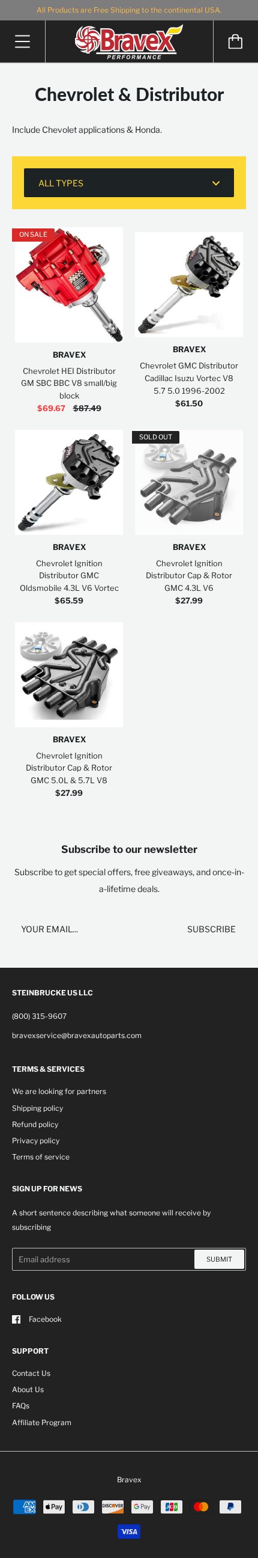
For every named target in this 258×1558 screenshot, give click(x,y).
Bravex (69, 354)
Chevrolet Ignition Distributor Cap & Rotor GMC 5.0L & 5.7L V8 (69, 768)
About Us (28, 1389)
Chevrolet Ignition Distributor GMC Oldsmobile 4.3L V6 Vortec (69, 575)
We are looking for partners (59, 1091)
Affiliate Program (41, 1422)
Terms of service (41, 1156)
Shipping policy (37, 1108)
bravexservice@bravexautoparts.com (77, 1035)
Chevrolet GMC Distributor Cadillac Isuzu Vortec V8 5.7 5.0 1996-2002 (189, 378)
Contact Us (31, 1373)
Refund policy (35, 1124)
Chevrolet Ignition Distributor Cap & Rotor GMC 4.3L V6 (189, 575)
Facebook (45, 1319)
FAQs (20, 1405)
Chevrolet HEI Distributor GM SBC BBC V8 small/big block (69, 383)
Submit (219, 1259)
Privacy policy (35, 1140)
